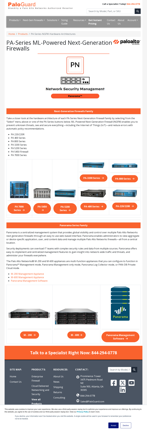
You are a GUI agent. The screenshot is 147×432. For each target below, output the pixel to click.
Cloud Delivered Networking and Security (40, 390)
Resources (78, 20)
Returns (57, 392)
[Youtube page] (131, 382)
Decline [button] (126, 425)
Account (131, 20)
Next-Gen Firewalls (33, 20)
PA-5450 (42, 206)
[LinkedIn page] (123, 389)
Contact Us (111, 22)
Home (11, 34)
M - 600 (75, 335)
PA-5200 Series (65, 208)
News (56, 381)
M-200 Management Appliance (27, 273)
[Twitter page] (123, 382)
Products (14, 20)
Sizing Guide (64, 22)
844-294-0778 (133, 4)
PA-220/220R (123, 206)
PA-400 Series (92, 206)
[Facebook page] (114, 382)
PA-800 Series (123, 178)
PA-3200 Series (92, 178)
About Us (121, 22)
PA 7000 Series (19, 208)
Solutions (52, 20)
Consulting (59, 397)
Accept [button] (113, 425)
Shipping (58, 387)
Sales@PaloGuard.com (92, 401)
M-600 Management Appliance (27, 277)
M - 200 (28, 335)
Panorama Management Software (29, 280)
